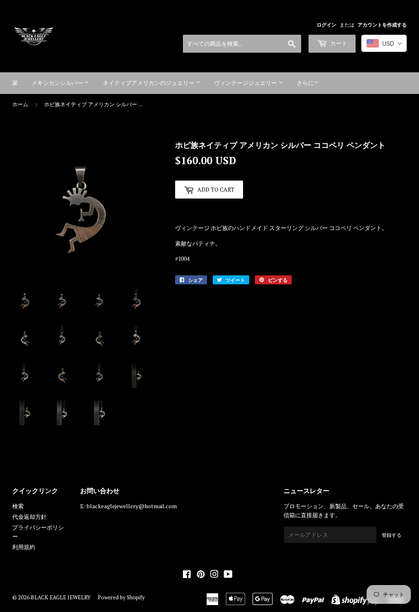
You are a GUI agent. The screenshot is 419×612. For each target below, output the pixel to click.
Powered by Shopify (121, 597)
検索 (18, 506)
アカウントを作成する (382, 25)
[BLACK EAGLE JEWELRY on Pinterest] (200, 575)
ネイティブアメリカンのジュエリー (149, 83)
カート (338, 43)
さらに (305, 83)
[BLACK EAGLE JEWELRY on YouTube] (228, 575)
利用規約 (23, 547)
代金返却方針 (29, 516)
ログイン (326, 25)
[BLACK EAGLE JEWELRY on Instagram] (214, 575)
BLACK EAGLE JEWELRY (60, 597)
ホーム (20, 104)
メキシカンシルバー (58, 83)
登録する (391, 535)
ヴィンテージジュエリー (246, 83)
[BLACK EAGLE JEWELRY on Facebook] (186, 575)
